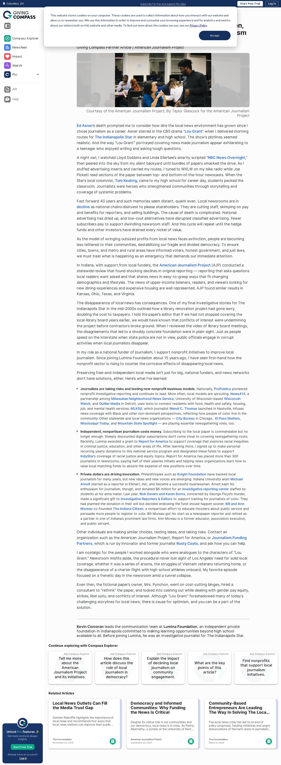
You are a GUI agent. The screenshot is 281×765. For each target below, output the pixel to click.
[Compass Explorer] (7, 38)
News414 (237, 394)
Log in (23, 758)
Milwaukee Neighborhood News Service (142, 399)
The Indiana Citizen (128, 509)
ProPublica (222, 389)
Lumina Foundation (180, 626)
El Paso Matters (227, 418)
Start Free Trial (250, 3)
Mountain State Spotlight (138, 423)
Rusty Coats (187, 543)
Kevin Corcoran (90, 626)
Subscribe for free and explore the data (163, 4)
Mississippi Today (94, 423)
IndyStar (87, 456)
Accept (214, 35)
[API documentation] (7, 89)
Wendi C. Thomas (183, 408)
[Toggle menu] (7, 26)
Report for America (153, 441)
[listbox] (22, 56)
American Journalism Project (184, 265)
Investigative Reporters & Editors (146, 499)
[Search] (7, 65)
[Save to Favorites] (113, 741)
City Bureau (185, 418)
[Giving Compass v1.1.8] (22, 15)
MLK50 (136, 408)
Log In (272, 3)
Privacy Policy (198, 25)
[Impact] (7, 56)
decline (83, 207)
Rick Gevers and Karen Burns (162, 494)
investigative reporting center (205, 489)
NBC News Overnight (226, 157)
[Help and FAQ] (7, 99)
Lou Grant (193, 131)
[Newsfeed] (7, 47)
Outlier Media (109, 403)
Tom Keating (126, 180)
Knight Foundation (191, 474)
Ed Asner (85, 125)
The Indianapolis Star (113, 137)
